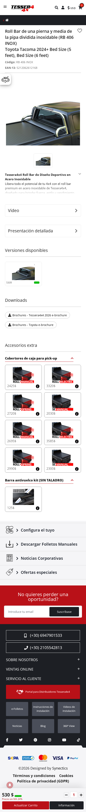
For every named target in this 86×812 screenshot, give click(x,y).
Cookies (66, 775)
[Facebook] (7, 740)
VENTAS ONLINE (19, 669)
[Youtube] (64, 740)
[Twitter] (21, 740)
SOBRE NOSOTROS (22, 660)
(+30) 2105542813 (46, 647)
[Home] (7, 20)
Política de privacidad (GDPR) (43, 781)
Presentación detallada (30, 231)
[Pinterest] (35, 740)
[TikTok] (78, 740)
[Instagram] (49, 740)
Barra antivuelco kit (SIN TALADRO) (34, 480)
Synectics (60, 768)
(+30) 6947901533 (46, 635)
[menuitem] (56, 7)
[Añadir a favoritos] (79, 30)
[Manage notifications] (10, 785)
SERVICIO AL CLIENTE (23, 679)
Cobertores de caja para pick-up (31, 359)
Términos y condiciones (34, 775)
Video (13, 210)
